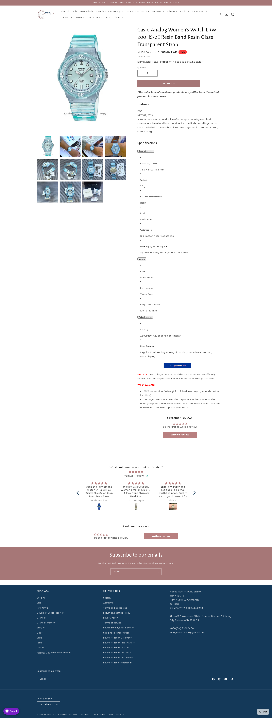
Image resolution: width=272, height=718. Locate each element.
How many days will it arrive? (118, 627)
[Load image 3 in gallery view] (92, 146)
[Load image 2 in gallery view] (70, 146)
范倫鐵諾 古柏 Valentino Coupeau (54, 652)
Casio (40, 632)
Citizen (40, 647)
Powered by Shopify (68, 714)
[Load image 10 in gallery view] (70, 192)
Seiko (39, 637)
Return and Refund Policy (116, 612)
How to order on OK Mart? (117, 652)
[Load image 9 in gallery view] (47, 192)
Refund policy (86, 714)
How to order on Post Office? (118, 657)
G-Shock (41, 617)
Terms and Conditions (115, 607)
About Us (108, 603)
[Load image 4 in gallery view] (115, 146)
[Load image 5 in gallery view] (47, 169)
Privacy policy (100, 714)
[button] (132, 11)
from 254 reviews (134, 475)
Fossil (39, 642)
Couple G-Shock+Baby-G (50, 612)
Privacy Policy (110, 617)
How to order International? (117, 662)
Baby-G (41, 627)
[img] (136, 472)
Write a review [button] (180, 434)
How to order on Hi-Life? (116, 647)
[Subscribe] (158, 571)
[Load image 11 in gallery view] (92, 192)
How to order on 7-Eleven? (117, 637)
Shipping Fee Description (116, 632)
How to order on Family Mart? (119, 642)
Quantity (141, 67)
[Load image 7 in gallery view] (92, 169)
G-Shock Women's (47, 622)
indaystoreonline (51, 714)
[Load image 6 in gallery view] (70, 169)
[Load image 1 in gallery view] (47, 146)
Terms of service (112, 622)
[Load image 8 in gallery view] (115, 169)
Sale (39, 603)
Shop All (41, 597)
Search (107, 597)
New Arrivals (43, 607)
